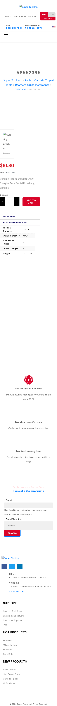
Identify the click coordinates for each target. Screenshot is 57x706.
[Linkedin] (19, 566)
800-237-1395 (14, 28)
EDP (44, 14)
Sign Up (12, 533)
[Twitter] (12, 566)
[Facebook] (4, 566)
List (52, 14)
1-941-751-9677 (33, 28)
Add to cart (31, 201)
